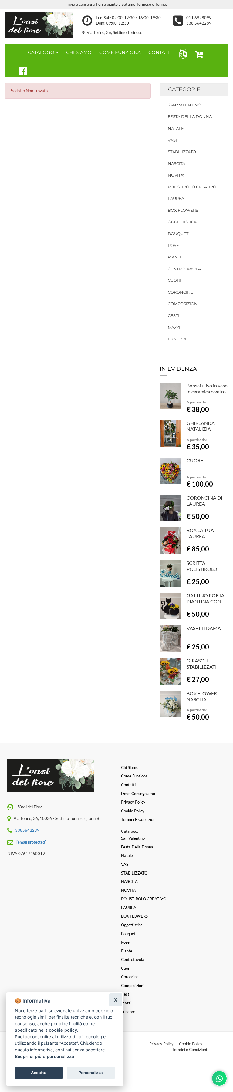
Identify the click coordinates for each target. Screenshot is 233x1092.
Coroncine (180, 292)
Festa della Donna (190, 116)
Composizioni (183, 303)
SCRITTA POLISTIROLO (202, 566)
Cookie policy (132, 810)
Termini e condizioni (138, 819)
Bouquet (178, 233)
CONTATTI (160, 52)
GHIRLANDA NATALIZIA (201, 426)
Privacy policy (133, 802)
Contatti (128, 784)
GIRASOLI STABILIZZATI (202, 663)
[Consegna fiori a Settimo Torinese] (39, 25)
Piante (175, 256)
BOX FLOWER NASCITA (202, 696)
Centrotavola (184, 268)
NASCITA (176, 163)
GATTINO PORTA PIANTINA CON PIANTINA (206, 601)
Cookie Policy (190, 1043)
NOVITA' (176, 175)
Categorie (184, 89)
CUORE (195, 460)
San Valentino (184, 105)
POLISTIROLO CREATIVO (192, 186)
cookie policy (63, 1030)
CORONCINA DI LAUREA (204, 501)
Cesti (173, 315)
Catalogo (42, 52)
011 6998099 (198, 17)
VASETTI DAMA (204, 628)
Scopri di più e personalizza (44, 1056)
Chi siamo (129, 767)
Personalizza (91, 1072)
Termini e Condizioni (189, 1049)
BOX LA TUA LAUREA (200, 533)
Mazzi (174, 327)
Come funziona (134, 776)
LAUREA (176, 198)
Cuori (174, 280)
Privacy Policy (161, 1043)
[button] (182, 53)
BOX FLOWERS (183, 210)
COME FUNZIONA (120, 52)
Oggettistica (182, 221)
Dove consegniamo (138, 793)
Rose (173, 245)
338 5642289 (198, 23)
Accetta (38, 1072)
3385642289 (27, 830)
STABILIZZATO (182, 151)
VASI (172, 140)
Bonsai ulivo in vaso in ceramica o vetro (207, 388)
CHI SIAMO (79, 52)
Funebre (178, 338)
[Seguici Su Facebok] (20, 70)
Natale (176, 128)
